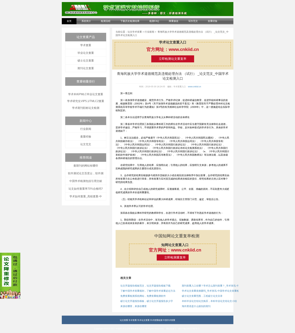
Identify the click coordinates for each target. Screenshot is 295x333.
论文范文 (85, 144)
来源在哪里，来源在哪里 (133, 306)
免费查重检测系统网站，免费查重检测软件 (143, 296)
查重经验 (212, 21)
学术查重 (85, 45)
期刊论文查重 (86, 68)
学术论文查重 (143, 320)
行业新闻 (85, 128)
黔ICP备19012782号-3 (188, 329)
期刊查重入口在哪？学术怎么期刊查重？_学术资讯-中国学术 (213, 285)
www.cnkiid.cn (194, 86)
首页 (69, 21)
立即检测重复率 (175, 257)
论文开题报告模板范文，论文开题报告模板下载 (145, 285)
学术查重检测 (156, 320)
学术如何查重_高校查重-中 (85, 196)
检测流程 (105, 21)
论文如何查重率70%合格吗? (85, 188)
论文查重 (124, 320)
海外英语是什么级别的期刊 (196, 306)
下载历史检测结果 (129, 21)
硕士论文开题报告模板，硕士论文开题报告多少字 (146, 301)
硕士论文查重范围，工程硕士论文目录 (202, 296)
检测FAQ (154, 21)
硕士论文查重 (86, 60)
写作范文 (193, 21)
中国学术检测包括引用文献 (85, 181)
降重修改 (173, 21)
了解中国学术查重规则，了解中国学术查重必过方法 (147, 290)
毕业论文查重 (86, 52)
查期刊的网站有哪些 (85, 165)
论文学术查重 (135, 31)
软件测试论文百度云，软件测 (85, 173)
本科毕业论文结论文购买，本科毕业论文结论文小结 (209, 301)
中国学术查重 (169, 320)
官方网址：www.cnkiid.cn (172, 49)
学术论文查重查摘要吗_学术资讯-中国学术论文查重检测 (211, 290)
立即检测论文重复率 (172, 58)
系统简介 (86, 21)
